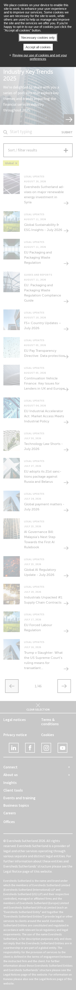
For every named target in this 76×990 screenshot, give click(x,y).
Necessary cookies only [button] (38, 37)
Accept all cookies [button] (38, 47)
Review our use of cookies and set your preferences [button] (39, 57)
